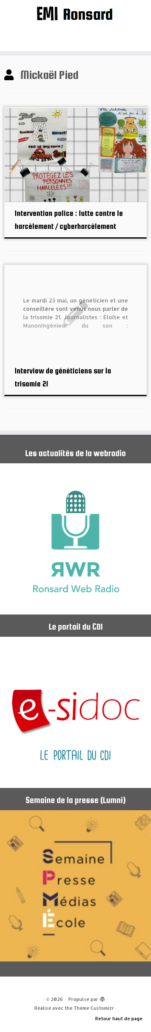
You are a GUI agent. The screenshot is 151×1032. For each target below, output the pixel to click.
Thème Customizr (94, 1008)
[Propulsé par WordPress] (102, 997)
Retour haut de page (119, 1018)
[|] (75, 13)
